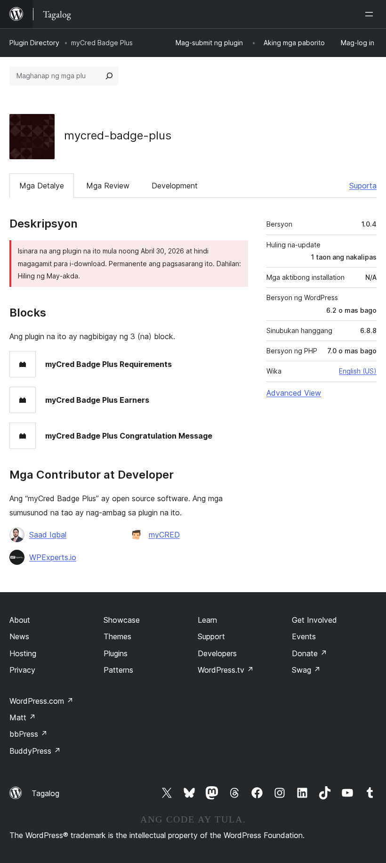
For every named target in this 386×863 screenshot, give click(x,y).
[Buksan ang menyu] (371, 14)
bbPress (28, 734)
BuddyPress (35, 751)
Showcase (122, 620)
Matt (22, 717)
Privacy (22, 670)
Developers (217, 653)
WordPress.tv (226, 670)
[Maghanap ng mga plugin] (109, 75)
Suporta (363, 185)
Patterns (118, 670)
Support (211, 636)
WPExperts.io (52, 557)
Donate (309, 653)
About (19, 620)
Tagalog (45, 793)
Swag (306, 670)
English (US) (358, 371)
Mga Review (107, 185)
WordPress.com (41, 701)
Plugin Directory (34, 43)
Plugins (116, 653)
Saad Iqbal (47, 534)
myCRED (164, 534)
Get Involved (314, 620)
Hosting (22, 653)
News (19, 636)
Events (304, 636)
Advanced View (293, 393)
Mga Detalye (41, 185)
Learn (207, 620)
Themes (117, 636)
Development (175, 185)
